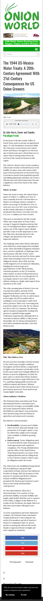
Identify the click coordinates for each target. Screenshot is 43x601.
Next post (29, 562)
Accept (23, 595)
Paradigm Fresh (11, 135)
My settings (10, 595)
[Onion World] (21, 16)
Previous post (15, 562)
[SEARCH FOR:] (21, 54)
